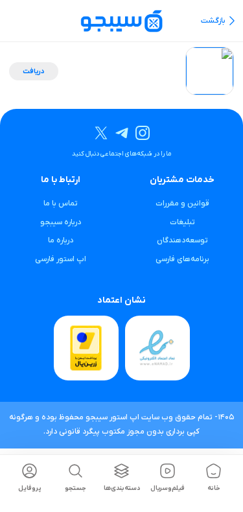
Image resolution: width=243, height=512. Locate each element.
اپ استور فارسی (60, 259)
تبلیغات (182, 222)
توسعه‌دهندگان (182, 240)
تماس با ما (60, 203)
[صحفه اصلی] (121, 20)
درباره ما (60, 240)
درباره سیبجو (60, 222)
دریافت (34, 71)
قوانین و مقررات (182, 203)
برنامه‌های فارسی (182, 259)
